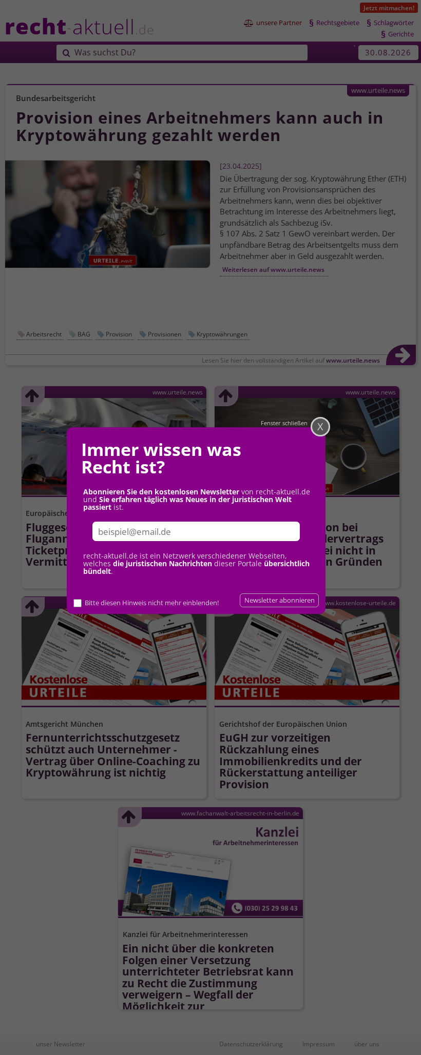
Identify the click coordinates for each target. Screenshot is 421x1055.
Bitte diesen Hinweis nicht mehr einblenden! (152, 603)
